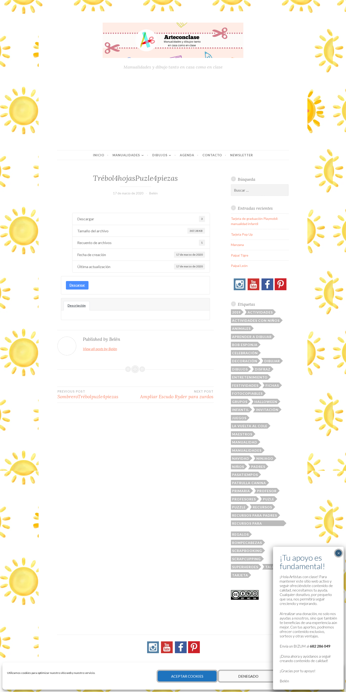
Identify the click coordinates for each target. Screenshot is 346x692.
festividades (245, 385)
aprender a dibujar (252, 337)
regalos (240, 534)
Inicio (98, 155)
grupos (239, 402)
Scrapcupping (246, 559)
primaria (241, 491)
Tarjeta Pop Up (242, 234)
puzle (268, 499)
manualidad (244, 442)
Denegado (248, 676)
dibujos (240, 369)
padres (258, 467)
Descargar (77, 285)
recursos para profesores (247, 523)
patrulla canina (249, 483)
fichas (272, 385)
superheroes (245, 567)
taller (271, 567)
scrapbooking (247, 551)
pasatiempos (245, 475)
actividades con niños (256, 320)
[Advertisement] (173, 110)
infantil (240, 410)
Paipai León (239, 266)
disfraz (262, 369)
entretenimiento (250, 377)
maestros (242, 434)
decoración (244, 361)
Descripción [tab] (77, 305)
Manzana (237, 245)
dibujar (272, 361)
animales (241, 328)
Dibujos (160, 155)
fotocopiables (247, 393)
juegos (239, 418)
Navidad (240, 458)
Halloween (265, 402)
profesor (267, 491)
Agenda (187, 155)
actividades (260, 312)
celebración (245, 353)
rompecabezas (247, 543)
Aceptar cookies (187, 676)
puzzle (239, 507)
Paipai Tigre (239, 255)
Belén (153, 193)
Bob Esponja (244, 345)
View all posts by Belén (100, 348)
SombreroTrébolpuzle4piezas (87, 394)
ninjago (264, 458)
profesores (244, 499)
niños (238, 467)
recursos (262, 507)
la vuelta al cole (249, 426)
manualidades (247, 450)
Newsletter (241, 155)
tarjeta (240, 575)
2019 (236, 312)
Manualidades (126, 155)
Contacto (212, 155)
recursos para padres (254, 515)
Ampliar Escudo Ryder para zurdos (176, 394)
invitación (267, 410)
